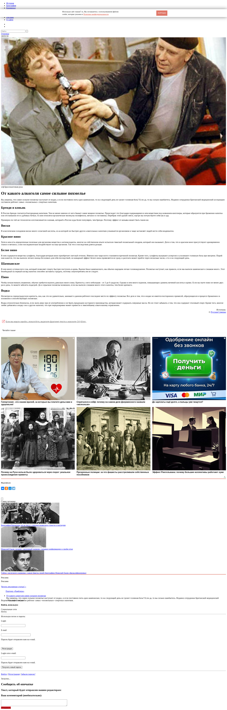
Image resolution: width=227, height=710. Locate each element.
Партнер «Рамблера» (15, 591)
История (10, 3)
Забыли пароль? (28, 674)
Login (3, 621)
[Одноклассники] (6, 488)
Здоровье (5, 34)
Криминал (11, 8)
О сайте (9, 20)
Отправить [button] (6, 708)
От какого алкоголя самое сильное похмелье (26, 596)
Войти (4, 674)
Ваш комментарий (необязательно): (21, 695)
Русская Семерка (218, 312)
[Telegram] (13, 488)
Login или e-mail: (8, 653)
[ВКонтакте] (2, 488)
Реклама (10, 17)
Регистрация (14, 674)
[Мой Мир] (10, 488)
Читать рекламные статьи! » (13, 587)
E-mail (4, 630)
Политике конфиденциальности (96, 14)
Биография (11, 5)
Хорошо (162, 13)
